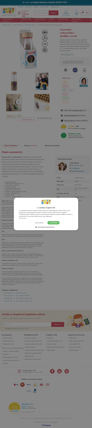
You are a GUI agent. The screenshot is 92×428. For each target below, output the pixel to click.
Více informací (23, 218)
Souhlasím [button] (53, 222)
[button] (46, 227)
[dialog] (46, 214)
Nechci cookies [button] (39, 222)
